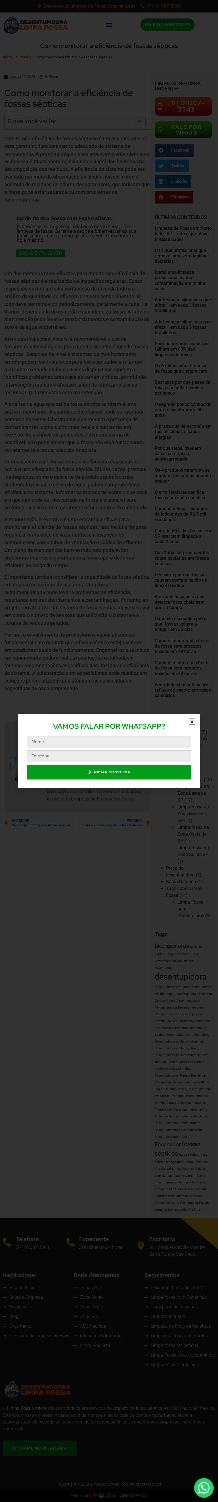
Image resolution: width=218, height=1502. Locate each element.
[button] (192, 722)
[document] (109, 751)
